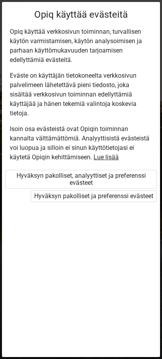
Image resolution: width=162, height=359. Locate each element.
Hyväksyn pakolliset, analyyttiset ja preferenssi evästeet (81, 179)
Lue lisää (106, 157)
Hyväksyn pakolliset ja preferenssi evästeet (93, 196)
